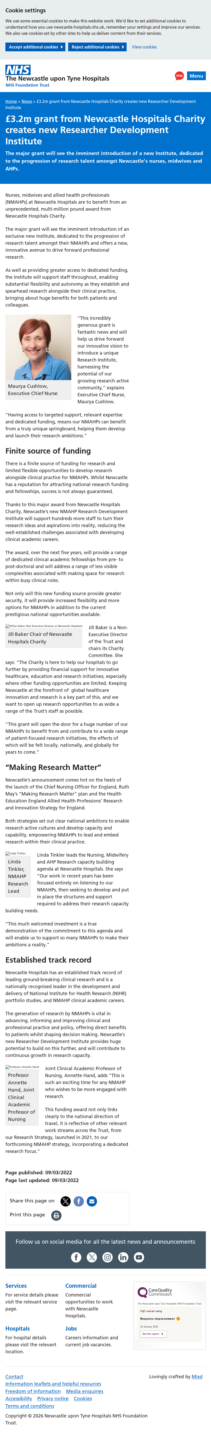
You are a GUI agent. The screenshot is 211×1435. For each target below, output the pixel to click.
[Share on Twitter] (65, 1201)
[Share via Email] (92, 1201)
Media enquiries (84, 1391)
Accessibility (18, 1398)
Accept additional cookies (33, 47)
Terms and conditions (29, 1406)
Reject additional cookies (95, 47)
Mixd (197, 1377)
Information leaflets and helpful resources (53, 1384)
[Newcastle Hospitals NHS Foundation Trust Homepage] (57, 76)
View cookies (144, 47)
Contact (14, 1377)
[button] (179, 75)
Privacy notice (53, 1398)
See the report (151, 1334)
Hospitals (17, 1328)
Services (16, 1285)
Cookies (83, 1398)
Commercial (80, 1285)
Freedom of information (33, 1391)
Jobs (71, 1328)
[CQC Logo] (155, 1297)
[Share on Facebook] (79, 1201)
